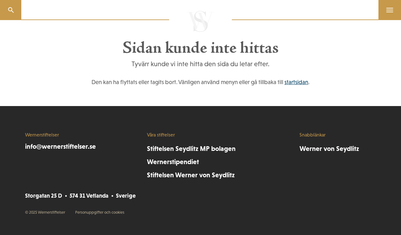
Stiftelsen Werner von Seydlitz (191, 175)
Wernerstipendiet (173, 162)
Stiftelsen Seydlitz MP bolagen (191, 148)
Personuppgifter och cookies (99, 212)
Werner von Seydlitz (329, 148)
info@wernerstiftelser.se (60, 146)
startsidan (296, 82)
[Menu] (387, 10)
